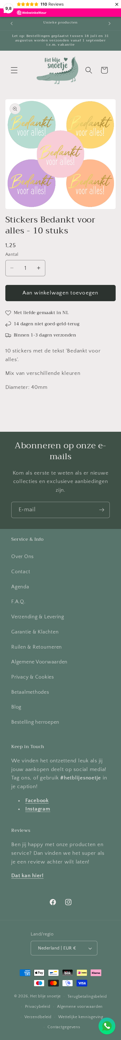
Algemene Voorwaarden (39, 662)
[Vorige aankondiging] (11, 23)
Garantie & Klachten (35, 632)
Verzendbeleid (37, 1017)
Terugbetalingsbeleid (87, 996)
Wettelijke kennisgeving (80, 1017)
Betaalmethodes (30, 692)
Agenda (20, 587)
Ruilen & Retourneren (36, 647)
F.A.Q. (18, 602)
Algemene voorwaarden (80, 1006)
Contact (20, 572)
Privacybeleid (37, 1006)
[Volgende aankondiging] (109, 23)
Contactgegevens (64, 1027)
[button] (14, 70)
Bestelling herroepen (35, 722)
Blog (16, 707)
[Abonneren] (101, 510)
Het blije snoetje (45, 996)
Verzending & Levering (37, 617)
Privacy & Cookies (32, 677)
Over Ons (22, 557)
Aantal (12, 254)
